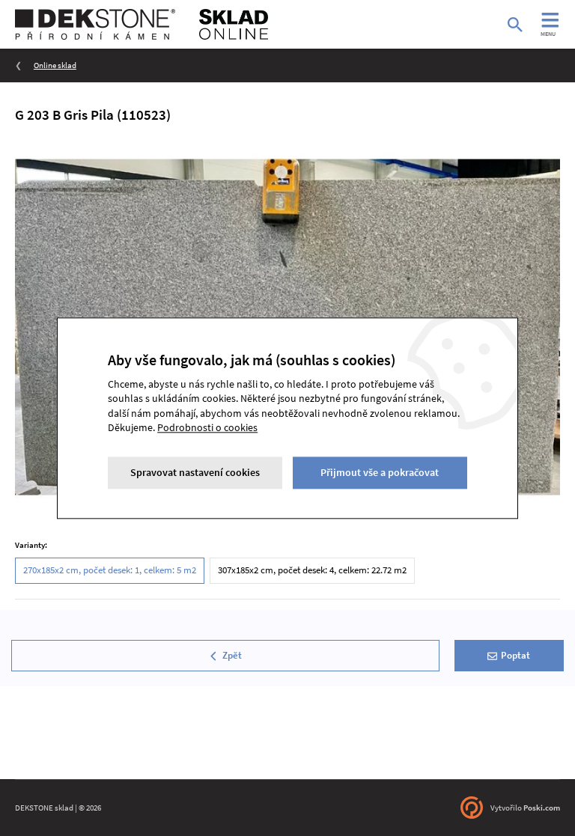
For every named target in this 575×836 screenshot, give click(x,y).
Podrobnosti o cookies (207, 428)
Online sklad (55, 65)
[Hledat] (515, 24)
